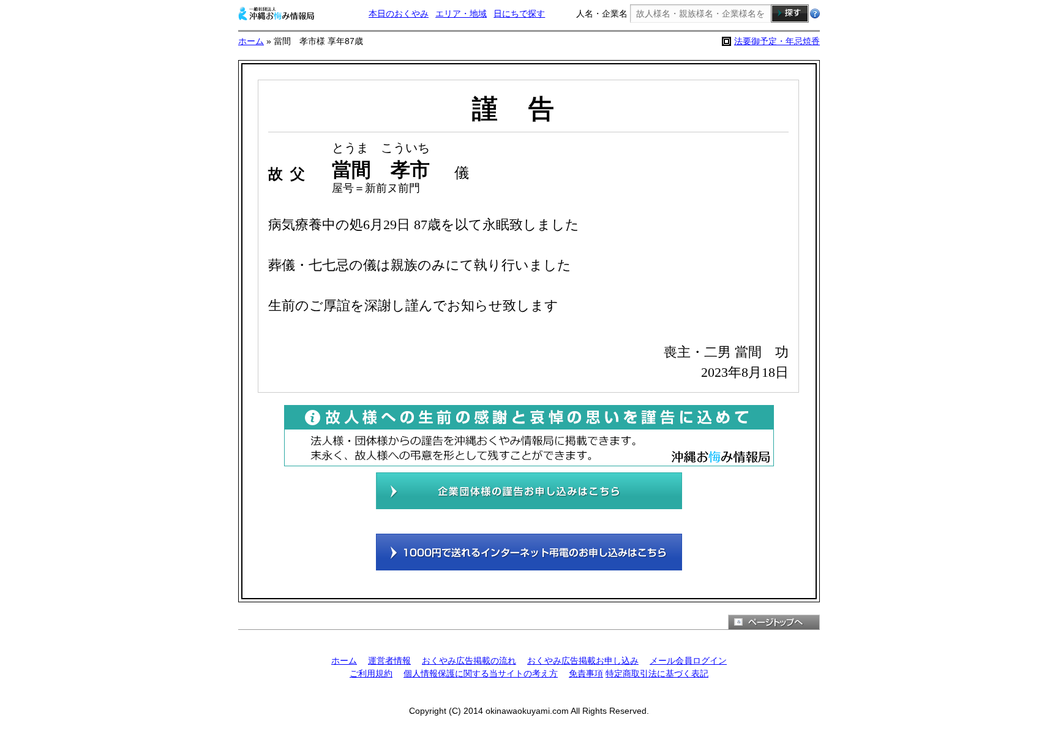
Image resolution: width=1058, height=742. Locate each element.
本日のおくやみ (399, 13)
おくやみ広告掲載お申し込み (583, 660)
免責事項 (586, 673)
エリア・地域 (461, 13)
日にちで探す (519, 13)
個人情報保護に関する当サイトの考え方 (480, 673)
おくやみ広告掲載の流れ (469, 660)
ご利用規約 (371, 673)
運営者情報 (389, 660)
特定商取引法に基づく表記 (657, 673)
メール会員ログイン (688, 660)
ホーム (251, 41)
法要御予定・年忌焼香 (777, 41)
